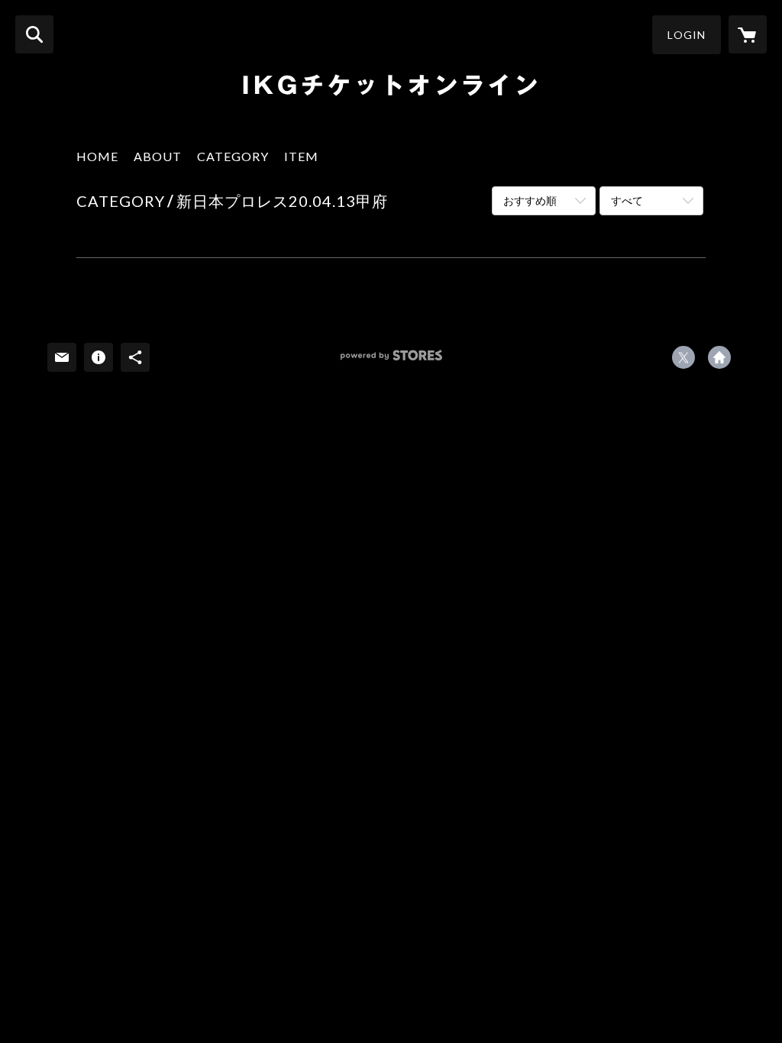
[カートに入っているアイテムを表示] (748, 34)
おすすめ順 (530, 200)
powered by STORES (391, 360)
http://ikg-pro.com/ (719, 357)
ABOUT (158, 156)
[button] (686, 34)
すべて (627, 200)
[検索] (34, 34)
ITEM (301, 156)
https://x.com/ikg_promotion (683, 357)
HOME (97, 156)
